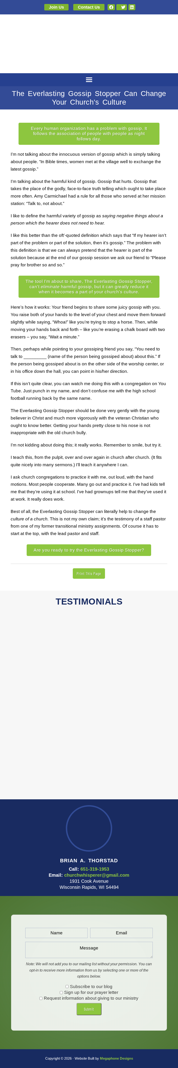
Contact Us (89, 7)
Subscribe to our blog (91, 986)
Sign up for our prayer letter (91, 992)
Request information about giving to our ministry (91, 998)
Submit (89, 1009)
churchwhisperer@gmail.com (96, 875)
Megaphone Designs (116, 1058)
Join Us (56, 7)
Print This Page (89, 573)
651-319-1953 (94, 869)
